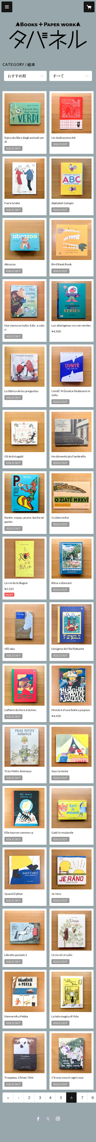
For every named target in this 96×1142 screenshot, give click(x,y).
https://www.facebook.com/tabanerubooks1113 (38, 1118)
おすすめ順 (17, 75)
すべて (58, 75)
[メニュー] (6, 6)
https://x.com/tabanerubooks (48, 1118)
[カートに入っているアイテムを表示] (89, 6)
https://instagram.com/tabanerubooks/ (58, 1118)
